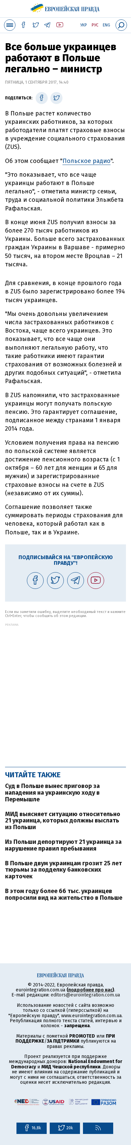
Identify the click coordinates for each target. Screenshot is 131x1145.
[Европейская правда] (66, 7)
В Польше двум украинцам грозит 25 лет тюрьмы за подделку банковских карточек (63, 870)
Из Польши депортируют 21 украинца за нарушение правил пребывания (63, 845)
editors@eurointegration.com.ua (85, 995)
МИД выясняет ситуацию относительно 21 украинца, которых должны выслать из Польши (62, 820)
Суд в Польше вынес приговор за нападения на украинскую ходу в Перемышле (52, 792)
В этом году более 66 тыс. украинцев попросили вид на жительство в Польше (63, 894)
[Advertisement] (65, 691)
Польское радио (86, 161)
